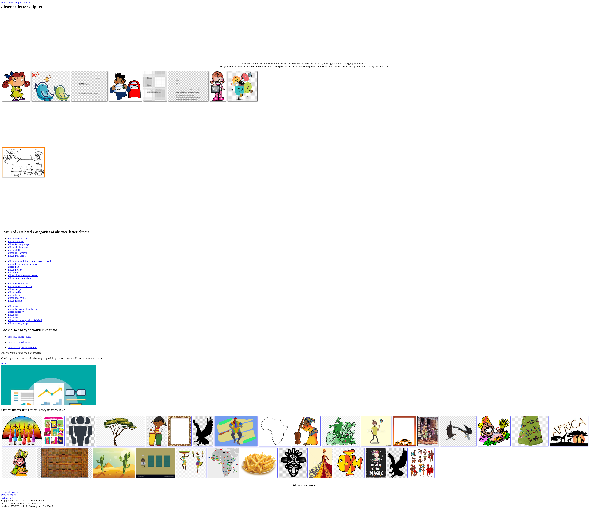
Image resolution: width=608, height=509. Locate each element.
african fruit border (17, 255)
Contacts (11, 2)
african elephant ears (18, 247)
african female (15, 300)
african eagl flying (17, 297)
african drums (14, 306)
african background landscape (22, 309)
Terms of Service (9, 492)
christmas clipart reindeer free (22, 347)
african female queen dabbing (22, 264)
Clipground (16, 499)
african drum (14, 317)
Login (27, 2)
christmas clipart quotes (19, 336)
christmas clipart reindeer (20, 342)
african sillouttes (16, 241)
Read (3, 363)
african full (13, 272)
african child (14, 250)
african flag (13, 266)
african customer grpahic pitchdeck (25, 320)
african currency (16, 311)
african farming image (18, 244)
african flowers (15, 269)
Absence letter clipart (12, 97)
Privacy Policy (8, 494)
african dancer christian (19, 278)
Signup (19, 2)
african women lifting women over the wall (29, 261)
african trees (14, 295)
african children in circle (20, 286)
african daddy (14, 292)
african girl (13, 314)
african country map (18, 323)
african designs (15, 289)
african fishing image (18, 283)
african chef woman (17, 252)
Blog (3, 2)
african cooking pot (17, 238)
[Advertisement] (304, 36)
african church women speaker (23, 275)
